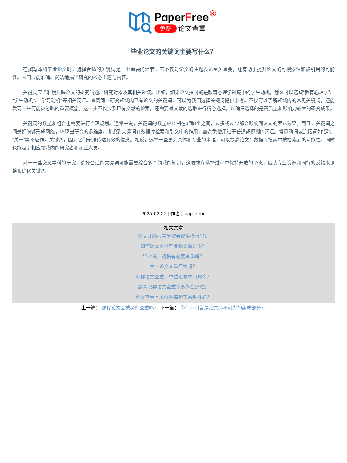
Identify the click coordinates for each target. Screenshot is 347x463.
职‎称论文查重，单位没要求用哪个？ (173, 276)
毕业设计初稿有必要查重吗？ (173, 256)
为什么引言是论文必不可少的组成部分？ (223, 307)
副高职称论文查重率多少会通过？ (173, 286)
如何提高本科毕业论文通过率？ (173, 245)
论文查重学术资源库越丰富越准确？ (173, 296)
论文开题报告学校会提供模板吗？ (173, 235)
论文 (62, 68)
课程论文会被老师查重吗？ (131, 307)
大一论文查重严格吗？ (173, 266)
